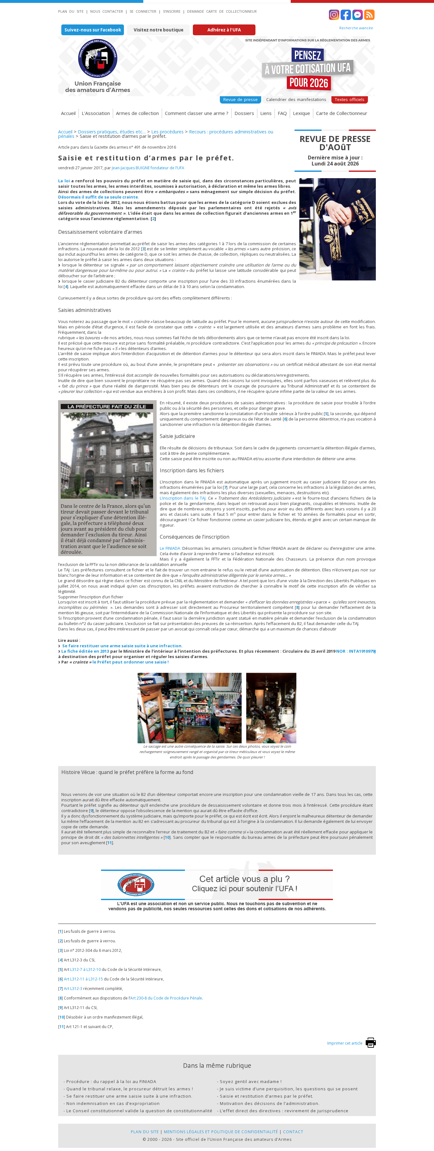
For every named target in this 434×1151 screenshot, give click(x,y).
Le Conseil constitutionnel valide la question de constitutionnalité (139, 1111)
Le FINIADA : (171, 548)
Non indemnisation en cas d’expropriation (113, 1103)
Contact (293, 1131)
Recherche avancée (356, 28)
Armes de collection (137, 113)
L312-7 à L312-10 (85, 969)
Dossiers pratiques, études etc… (112, 132)
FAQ (282, 113)
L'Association (96, 113)
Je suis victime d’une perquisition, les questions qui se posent (289, 1089)
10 (167, 837)
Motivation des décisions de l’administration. (270, 1103)
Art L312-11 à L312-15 (83, 979)
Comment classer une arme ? (196, 113)
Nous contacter (106, 11)
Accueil (68, 113)
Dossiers (244, 113)
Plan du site (71, 11)
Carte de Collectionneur (341, 113)
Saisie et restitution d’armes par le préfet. (267, 1096)
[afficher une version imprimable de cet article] (371, 1046)
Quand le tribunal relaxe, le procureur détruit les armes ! (129, 1089)
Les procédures (167, 132)
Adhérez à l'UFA (224, 30)
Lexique (301, 113)
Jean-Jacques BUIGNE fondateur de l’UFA (148, 168)
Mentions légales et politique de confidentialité (221, 1131)
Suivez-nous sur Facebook (92, 30)
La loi (64, 181)
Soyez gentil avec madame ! (251, 1081)
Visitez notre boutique (158, 30)
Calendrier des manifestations (296, 99)
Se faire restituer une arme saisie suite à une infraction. (122, 646)
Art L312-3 (73, 988)
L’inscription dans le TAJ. (183, 498)
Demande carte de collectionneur (222, 11)
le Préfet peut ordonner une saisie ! (130, 662)
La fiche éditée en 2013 (85, 651)
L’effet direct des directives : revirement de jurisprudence (284, 1111)
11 (109, 842)
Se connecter (143, 11)
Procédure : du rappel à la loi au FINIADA (111, 1081)
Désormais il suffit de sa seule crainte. (98, 197)
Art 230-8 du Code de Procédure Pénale (166, 998)
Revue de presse (240, 99)
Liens (266, 113)
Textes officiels (349, 99)
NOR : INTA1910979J (356, 651)
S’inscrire (171, 11)
